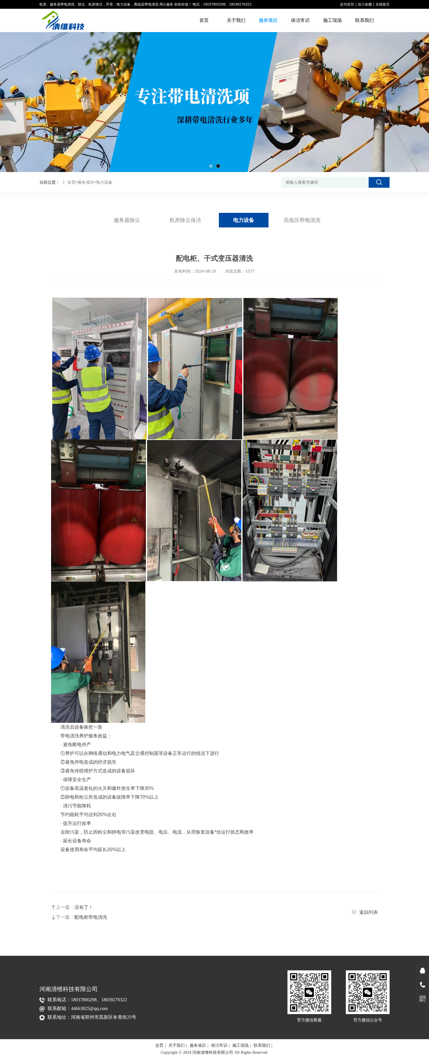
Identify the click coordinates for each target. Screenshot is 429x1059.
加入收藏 (365, 4)
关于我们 (176, 1045)
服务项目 (86, 182)
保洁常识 (219, 1045)
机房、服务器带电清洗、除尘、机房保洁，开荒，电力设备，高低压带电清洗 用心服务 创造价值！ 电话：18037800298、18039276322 (145, 4)
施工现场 (240, 1045)
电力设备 (104, 182)
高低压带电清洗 (302, 220)
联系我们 (262, 1045)
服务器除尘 (127, 220)
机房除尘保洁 (185, 220)
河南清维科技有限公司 (68, 989)
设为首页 (347, 4)
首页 (71, 182)
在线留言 (383, 4)
